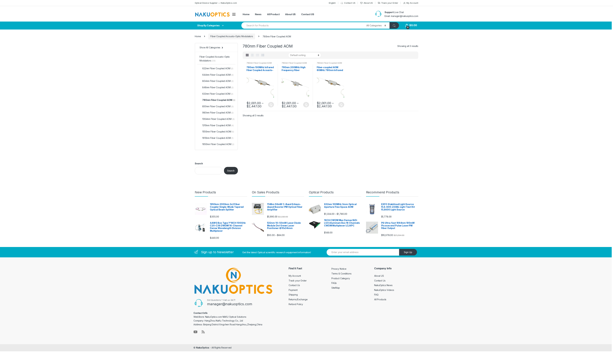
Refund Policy (296, 304)
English (332, 3)
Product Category (340, 278)
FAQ (376, 294)
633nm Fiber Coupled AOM (217, 93)
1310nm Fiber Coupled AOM (218, 125)
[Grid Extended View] (252, 55)
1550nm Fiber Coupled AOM (218, 131)
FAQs (334, 283)
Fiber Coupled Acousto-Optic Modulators (231, 36)
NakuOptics (202, 347)
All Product (273, 14)
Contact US (349, 3)
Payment (293, 290)
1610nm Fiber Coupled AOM (217, 138)
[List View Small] (262, 55)
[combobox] (302, 25)
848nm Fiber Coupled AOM (218, 87)
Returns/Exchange (298, 299)
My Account (412, 3)
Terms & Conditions (341, 273)
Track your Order (389, 3)
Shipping (293, 294)
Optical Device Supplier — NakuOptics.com (216, 3)
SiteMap (335, 287)
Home (246, 14)
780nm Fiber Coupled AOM (259, 63)
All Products (380, 299)
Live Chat (399, 12)
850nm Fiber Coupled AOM (218, 106)
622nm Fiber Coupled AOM (217, 68)
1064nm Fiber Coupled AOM (218, 119)
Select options (271, 104)
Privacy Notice (338, 268)
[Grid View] (247, 55)
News (258, 14)
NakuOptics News (383, 285)
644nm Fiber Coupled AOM (218, 74)
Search (199, 163)
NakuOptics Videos (384, 290)
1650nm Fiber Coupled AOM (218, 144)
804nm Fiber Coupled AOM (218, 81)
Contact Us (294, 285)
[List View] (257, 55)
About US (368, 3)
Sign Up (408, 252)
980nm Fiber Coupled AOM (218, 112)
